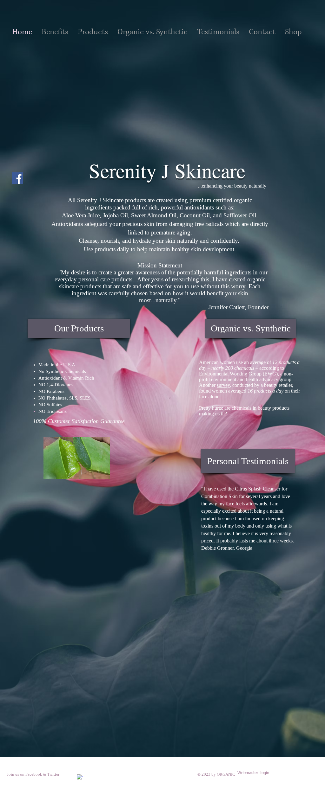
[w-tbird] (87, 774)
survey (223, 385)
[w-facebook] (80, 777)
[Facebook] (17, 178)
